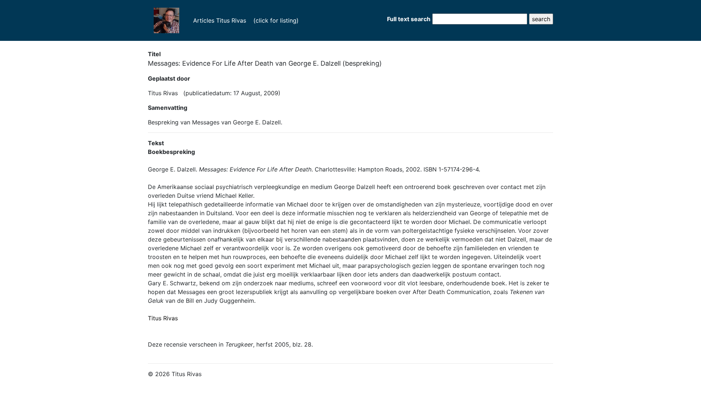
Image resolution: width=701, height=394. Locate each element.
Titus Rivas (163, 318)
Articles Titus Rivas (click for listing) (242, 20)
